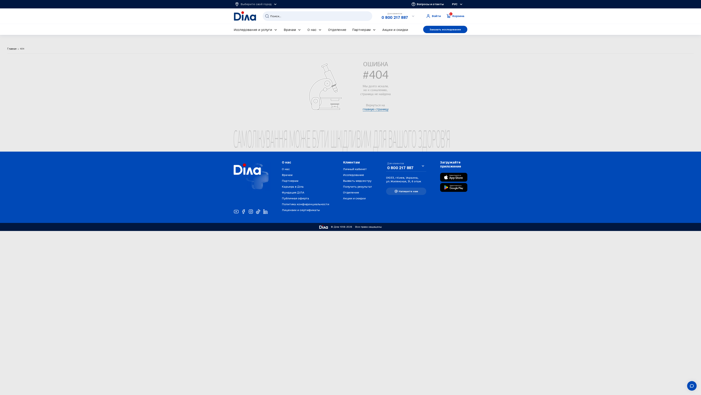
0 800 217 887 (395, 17)
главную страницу (375, 109)
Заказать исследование (445, 29)
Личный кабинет (355, 169)
